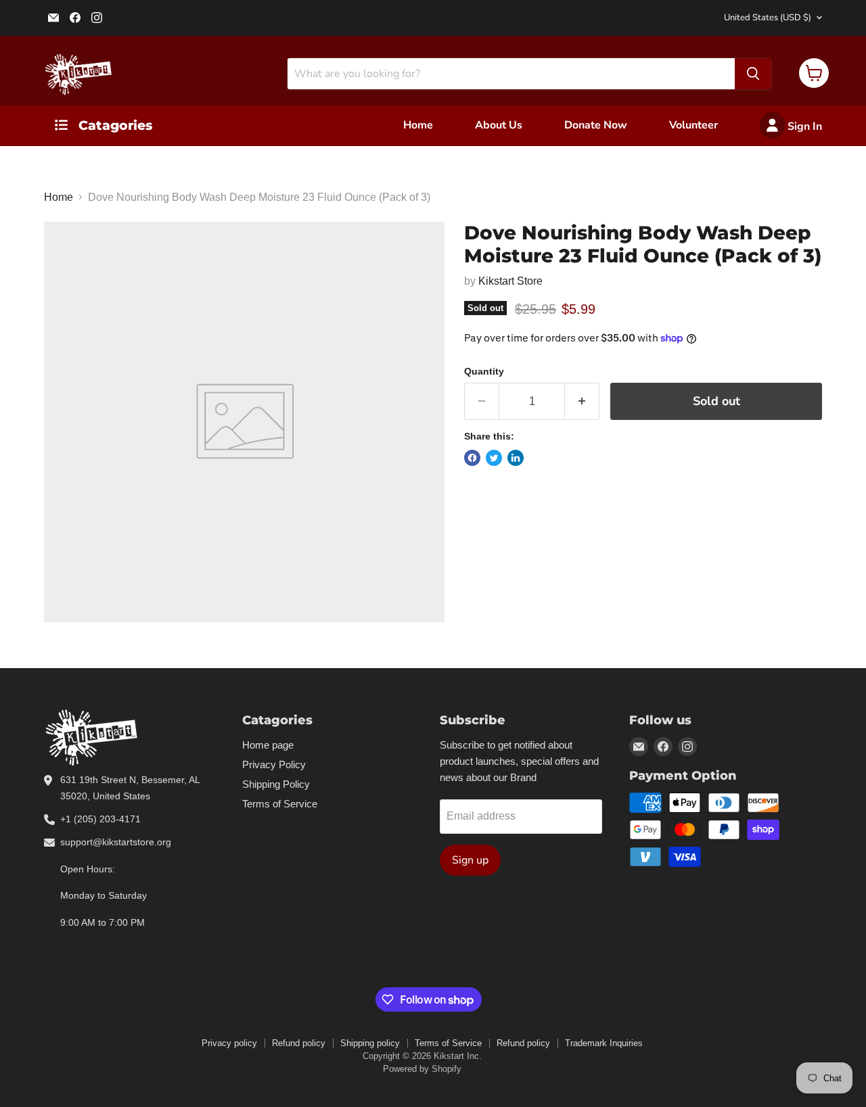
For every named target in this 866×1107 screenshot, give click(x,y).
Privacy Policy (274, 764)
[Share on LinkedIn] (515, 458)
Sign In (803, 126)
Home (418, 125)
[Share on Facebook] (472, 458)
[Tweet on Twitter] (494, 458)
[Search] (753, 73)
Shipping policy (370, 1043)
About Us (498, 125)
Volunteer (693, 125)
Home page (268, 745)
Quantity (484, 371)
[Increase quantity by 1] (582, 401)
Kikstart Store (510, 281)
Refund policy (298, 1043)
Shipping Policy (276, 784)
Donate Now (595, 125)
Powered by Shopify (422, 1069)
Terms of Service (279, 803)
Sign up (470, 860)
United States (767, 17)
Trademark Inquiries (604, 1043)
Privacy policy (229, 1043)
